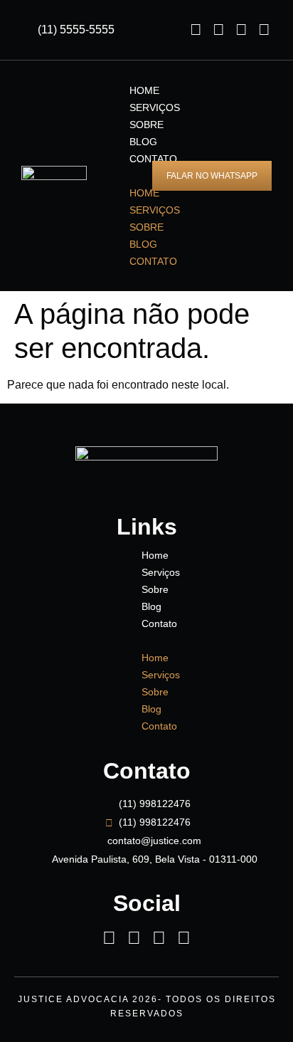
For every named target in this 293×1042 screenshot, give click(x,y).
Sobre (146, 124)
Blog (143, 141)
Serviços (154, 107)
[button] (114, 175)
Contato (153, 261)
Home (144, 90)
